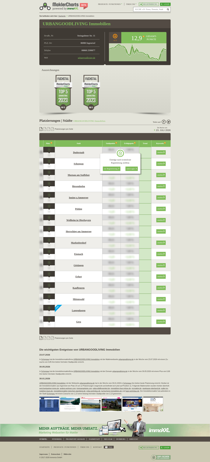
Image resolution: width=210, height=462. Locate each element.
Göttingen (79, 265)
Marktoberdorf (78, 242)
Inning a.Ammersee (78, 197)
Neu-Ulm (108, 439)
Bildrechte (67, 454)
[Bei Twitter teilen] (168, 122)
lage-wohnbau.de (132, 391)
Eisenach (78, 254)
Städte (43, 439)
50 (45, 129)
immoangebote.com (84, 388)
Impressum (43, 454)
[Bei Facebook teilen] (163, 122)
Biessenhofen (78, 186)
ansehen (160, 152)
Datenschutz (55, 454)
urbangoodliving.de (86, 57)
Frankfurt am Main (75, 439)
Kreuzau (134, 439)
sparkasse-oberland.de (151, 388)
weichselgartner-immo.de (49, 388)
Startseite (62, 16)
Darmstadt (94, 439)
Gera (78, 321)
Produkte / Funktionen (109, 4)
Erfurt (78, 276)
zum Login (131, 169)
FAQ (110, 447)
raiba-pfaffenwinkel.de (101, 388)
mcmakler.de (137, 388)
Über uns (130, 4)
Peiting (78, 209)
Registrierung (150, 4)
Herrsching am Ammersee (78, 231)
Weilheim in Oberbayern (78, 220)
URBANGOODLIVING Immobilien (86, 359)
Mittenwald (78, 299)
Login (166, 4)
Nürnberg (57, 439)
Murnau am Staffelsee (79, 175)
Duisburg (120, 439)
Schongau (79, 163)
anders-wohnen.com (68, 388)
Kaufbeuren (79, 288)
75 (48, 129)
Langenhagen (78, 310)
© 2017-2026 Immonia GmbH (50, 457)
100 (52, 129)
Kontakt (97, 447)
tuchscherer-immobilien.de (111, 391)
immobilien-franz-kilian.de (121, 388)
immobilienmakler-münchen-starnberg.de (70, 391)
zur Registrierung (111, 169)
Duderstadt (78, 152)
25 (41, 129)
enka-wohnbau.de (93, 391)
